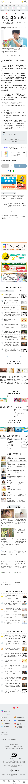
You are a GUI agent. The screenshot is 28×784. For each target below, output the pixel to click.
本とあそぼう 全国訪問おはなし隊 (8, 739)
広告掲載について (8, 746)
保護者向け (19, 198)
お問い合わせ (11, 744)
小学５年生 (20, 196)
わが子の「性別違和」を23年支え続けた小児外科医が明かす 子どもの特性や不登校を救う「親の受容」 (10, 217)
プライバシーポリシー (17, 746)
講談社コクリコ (3, 438)
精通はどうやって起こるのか (11, 137)
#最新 (23, 13)
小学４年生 (13, 196)
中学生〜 (12, 198)
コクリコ (10, 448)
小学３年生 (5, 196)
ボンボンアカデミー (5, 732)
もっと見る (14, 356)
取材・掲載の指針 (19, 748)
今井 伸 (3, 28)
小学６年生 (5, 198)
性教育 (4, 193)
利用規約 (17, 744)
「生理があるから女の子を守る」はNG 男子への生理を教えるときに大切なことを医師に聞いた (17, 205)
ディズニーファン (4, 734)
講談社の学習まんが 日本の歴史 (7, 737)
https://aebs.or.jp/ (14, 766)
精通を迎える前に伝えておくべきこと (13, 139)
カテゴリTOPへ (14, 211)
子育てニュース (12, 193)
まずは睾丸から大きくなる (10, 134)
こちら (14, 113)
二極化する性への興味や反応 (11, 141)
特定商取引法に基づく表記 (10, 748)
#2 (15, 13)
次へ (20, 166)
